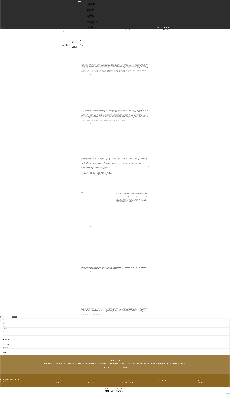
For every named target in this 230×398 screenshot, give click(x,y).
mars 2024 (5, 323)
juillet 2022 (5, 347)
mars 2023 (5, 331)
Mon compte (201, 378)
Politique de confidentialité (128, 382)
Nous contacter (90, 382)
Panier (199, 380)
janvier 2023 (5, 336)
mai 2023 (5, 328)
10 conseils (89, 378)
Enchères (74, 41)
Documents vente (91, 380)
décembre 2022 (6, 339)
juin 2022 (5, 349)
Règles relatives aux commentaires (129, 378)
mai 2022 (5, 352)
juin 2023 (5, 326)
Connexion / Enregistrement (163, 27)
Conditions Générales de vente (165, 378)
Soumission (200, 382)
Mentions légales (126, 380)
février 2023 (5, 334)
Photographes (59, 380)
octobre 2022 (6, 344)
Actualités (74, 47)
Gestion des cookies (162, 380)
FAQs (57, 378)
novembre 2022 (6, 342)
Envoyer (125, 367)
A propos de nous (82, 46)
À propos (74, 46)
